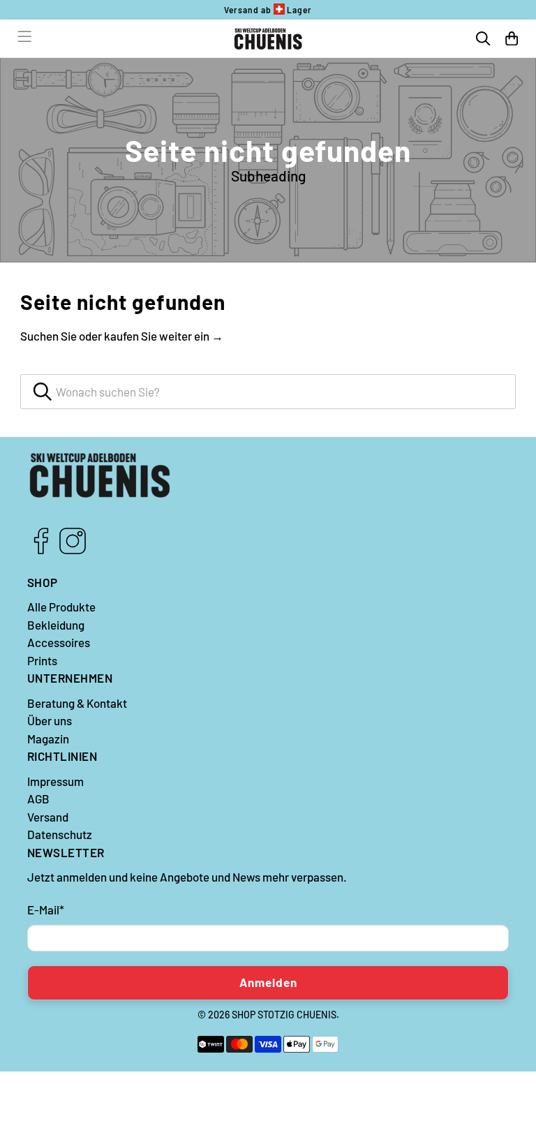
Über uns (49, 720)
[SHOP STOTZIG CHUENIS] (268, 38)
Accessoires (58, 642)
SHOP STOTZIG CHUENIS (284, 1015)
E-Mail (45, 909)
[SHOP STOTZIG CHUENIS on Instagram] (73, 550)
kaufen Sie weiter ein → (163, 336)
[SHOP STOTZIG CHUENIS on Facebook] (41, 550)
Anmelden (268, 982)
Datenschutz (59, 834)
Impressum (55, 781)
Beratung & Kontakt (77, 703)
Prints (42, 660)
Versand (47, 817)
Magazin (48, 738)
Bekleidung (55, 625)
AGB (38, 799)
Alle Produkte (61, 607)
